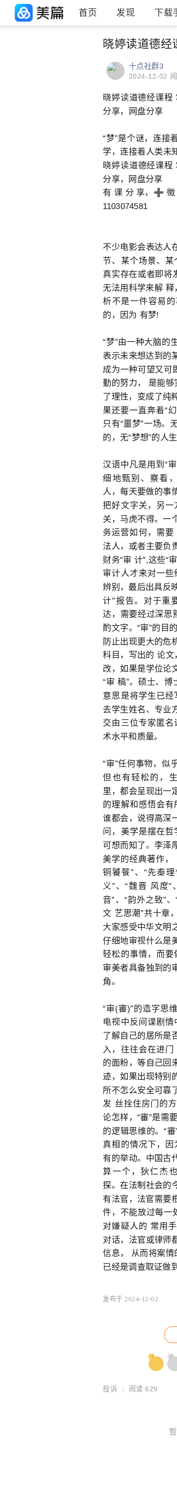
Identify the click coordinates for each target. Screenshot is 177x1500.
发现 (126, 13)
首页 (88, 13)
